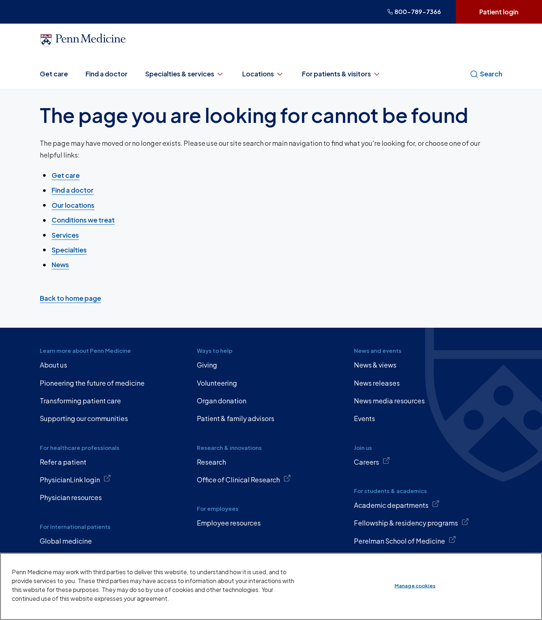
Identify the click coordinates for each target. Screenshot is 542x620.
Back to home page (70, 298)
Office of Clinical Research (238, 479)
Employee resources (229, 523)
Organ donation (221, 400)
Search (491, 73)
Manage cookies (415, 586)
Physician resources (71, 497)
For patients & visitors (336, 73)
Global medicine (66, 541)
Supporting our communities (84, 418)
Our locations (73, 205)
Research (211, 462)
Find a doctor (107, 73)
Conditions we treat (83, 220)
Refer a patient (63, 462)
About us (53, 365)
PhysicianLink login (70, 479)
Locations (258, 73)
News (60, 264)
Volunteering (217, 383)
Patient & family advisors (235, 418)
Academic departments (391, 505)
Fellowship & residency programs (406, 523)
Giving (207, 365)
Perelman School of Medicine (399, 541)
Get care (54, 73)
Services (65, 235)
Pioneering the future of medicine (92, 383)
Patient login (498, 11)
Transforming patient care (80, 400)
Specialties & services (179, 73)
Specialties (69, 249)
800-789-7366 (418, 12)
